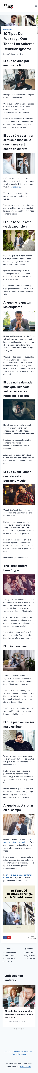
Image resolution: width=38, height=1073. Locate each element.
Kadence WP (25, 1066)
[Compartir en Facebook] (5, 937)
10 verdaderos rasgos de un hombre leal (29, 953)
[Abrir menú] (36, 6)
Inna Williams (10, 54)
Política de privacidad (23, 1051)
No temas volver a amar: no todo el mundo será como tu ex (9, 955)
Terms (15, 1054)
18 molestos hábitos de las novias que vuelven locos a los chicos (19, 1014)
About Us (8, 1051)
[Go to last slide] (6, 1006)
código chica (8, 29)
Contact (22, 1054)
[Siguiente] (32, 1006)
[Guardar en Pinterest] (9, 937)
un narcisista (15, 187)
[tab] (14, 1028)
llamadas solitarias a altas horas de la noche (16, 391)
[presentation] (19, 996)
